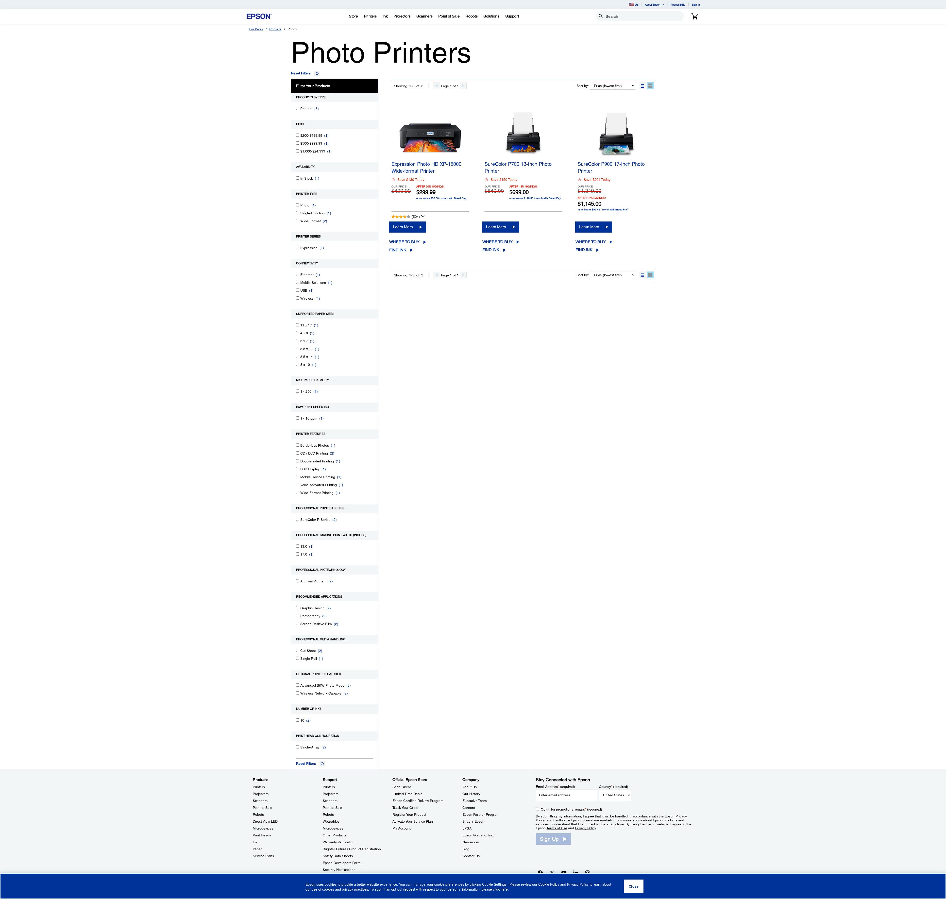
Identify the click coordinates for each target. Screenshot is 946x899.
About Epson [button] (652, 4)
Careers (468, 808)
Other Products (334, 835)
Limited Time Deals (407, 794)
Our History (471, 794)
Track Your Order (405, 808)
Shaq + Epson (473, 821)
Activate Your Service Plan (412, 821)
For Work (256, 29)
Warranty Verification (339, 842)
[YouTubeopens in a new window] (563, 872)
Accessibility (678, 4)
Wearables (331, 821)
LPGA (467, 828)
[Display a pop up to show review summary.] (423, 216)
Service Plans (263, 856)
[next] (463, 86)
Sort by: (582, 86)
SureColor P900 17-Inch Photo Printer (611, 167)
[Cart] (695, 16)
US (637, 4)
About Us (469, 787)
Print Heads (262, 835)
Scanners (260, 801)
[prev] (436, 86)
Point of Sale (262, 808)
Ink (255, 842)
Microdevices (263, 828)
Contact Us (471, 856)
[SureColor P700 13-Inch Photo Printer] (523, 133)
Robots (258, 814)
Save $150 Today (503, 180)
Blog (465, 849)
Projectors (261, 794)
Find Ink (397, 250)
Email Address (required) (555, 787)
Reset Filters (301, 73)
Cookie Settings (494, 884)
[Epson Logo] (259, 16)
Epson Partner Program (480, 814)
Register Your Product (409, 814)
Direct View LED (265, 821)
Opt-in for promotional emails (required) (571, 809)
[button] (642, 85)
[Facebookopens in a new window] (540, 872)
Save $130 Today (410, 180)
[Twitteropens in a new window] (552, 872)
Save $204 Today (597, 180)
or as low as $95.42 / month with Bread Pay (603, 209)
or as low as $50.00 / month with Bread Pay (441, 198)
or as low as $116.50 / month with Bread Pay (535, 198)
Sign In (696, 4)
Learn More (403, 226)
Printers (275, 29)
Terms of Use (556, 828)
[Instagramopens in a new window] (587, 872)
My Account (401, 828)
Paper (257, 849)
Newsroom (470, 842)
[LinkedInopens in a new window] (575, 872)
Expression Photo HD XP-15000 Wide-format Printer (426, 167)
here (504, 889)
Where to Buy (404, 241)
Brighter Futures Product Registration (352, 849)
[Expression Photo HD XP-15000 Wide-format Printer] (430, 133)
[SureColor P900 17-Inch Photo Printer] (616, 133)
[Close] (633, 886)
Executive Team (474, 801)
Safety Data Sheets (338, 856)
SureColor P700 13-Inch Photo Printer (518, 167)
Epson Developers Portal (342, 863)
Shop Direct (401, 787)
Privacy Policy (585, 828)
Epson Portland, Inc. (478, 835)
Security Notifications (339, 870)
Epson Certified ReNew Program (417, 801)
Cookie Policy (548, 884)
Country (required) (613, 787)
